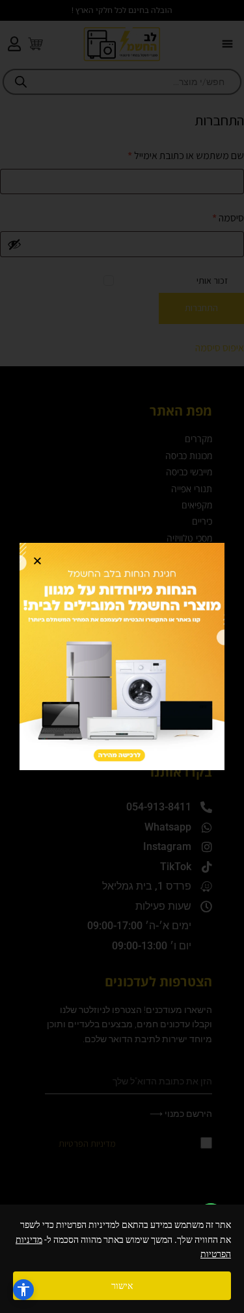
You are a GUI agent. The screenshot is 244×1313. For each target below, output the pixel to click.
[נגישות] (23, 1289)
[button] (37, 561)
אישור (122, 1286)
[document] (122, 656)
